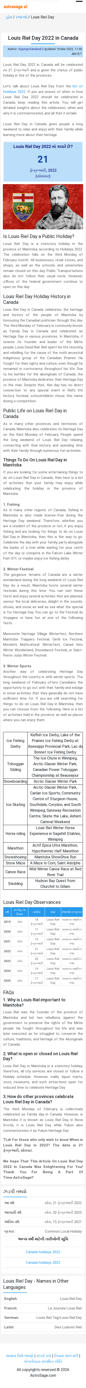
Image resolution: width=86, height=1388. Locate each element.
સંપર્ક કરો (44, 1356)
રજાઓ (21, 17)
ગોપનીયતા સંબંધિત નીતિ (43, 1361)
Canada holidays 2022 (43, 1252)
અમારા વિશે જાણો (19, 1356)
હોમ (9, 17)
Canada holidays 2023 (43, 1262)
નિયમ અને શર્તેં (66, 1356)
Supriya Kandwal (29, 49)
